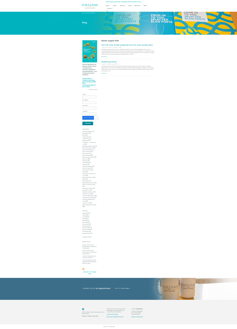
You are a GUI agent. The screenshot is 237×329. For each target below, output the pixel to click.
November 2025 (86, 229)
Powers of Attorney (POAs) (88, 184)
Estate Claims (85, 153)
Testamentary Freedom (88, 197)
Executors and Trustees (88, 157)
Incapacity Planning (87, 166)
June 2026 (84, 216)
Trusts (83, 201)
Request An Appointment (137, 316)
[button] (107, 11)
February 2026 (85, 224)
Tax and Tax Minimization (88, 195)
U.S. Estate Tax (85, 203)
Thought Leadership (87, 199)
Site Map (89, 316)
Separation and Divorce (88, 192)
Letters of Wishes (86, 168)
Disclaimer (84, 316)
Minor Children (85, 181)
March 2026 (85, 222)
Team (114, 5)
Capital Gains (85, 137)
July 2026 (84, 215)
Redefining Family (109, 62)
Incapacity (84, 164)
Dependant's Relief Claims (88, 146)
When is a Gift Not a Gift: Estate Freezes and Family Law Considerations (89, 246)
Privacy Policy (95, 316)
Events (130, 5)
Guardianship (85, 162)
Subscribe (88, 123)
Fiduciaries (84, 160)
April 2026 (84, 220)
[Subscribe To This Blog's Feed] (83, 269)
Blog (145, 5)
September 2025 (86, 233)
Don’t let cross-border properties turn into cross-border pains (127, 45)
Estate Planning (86, 155)
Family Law (84, 159)
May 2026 (84, 218)
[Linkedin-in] (83, 309)
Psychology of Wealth (87, 188)
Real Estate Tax (86, 190)
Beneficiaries (85, 133)
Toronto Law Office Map (112, 314)
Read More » (104, 56)
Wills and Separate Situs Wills (89, 204)
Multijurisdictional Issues (88, 182)
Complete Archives (87, 237)
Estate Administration (87, 148)
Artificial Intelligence (87, 131)
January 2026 (85, 226)
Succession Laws (86, 193)
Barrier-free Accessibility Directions (115, 316)
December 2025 (86, 227)
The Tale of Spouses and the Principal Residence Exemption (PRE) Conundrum (89, 261)
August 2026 (85, 213)
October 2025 (85, 231)
